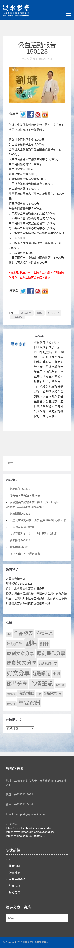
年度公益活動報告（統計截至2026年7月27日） (39, 520)
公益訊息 (26, 313)
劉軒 (44, 643)
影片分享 (17, 684)
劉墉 (40, 313)
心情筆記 (41, 684)
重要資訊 (17, 316)
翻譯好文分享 (53, 693)
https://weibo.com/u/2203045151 (26, 835)
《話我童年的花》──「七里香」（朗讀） (34, 533)
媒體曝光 (41, 673)
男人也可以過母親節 (22, 527)
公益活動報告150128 (37, 48)
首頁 (11, 859)
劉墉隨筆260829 (20, 488)
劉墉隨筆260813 (20, 547)
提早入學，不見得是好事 (25, 553)
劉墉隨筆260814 (20, 540)
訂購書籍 (14, 885)
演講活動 (26, 693)
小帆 (56, 674)
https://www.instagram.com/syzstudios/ (30, 831)
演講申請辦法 (17, 879)
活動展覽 (11, 694)
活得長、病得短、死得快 (25, 495)
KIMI (9, 634)
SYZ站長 (39, 336)
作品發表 (23, 633)
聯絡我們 (14, 892)
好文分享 (53, 313)
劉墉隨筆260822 (20, 513)
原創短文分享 (22, 663)
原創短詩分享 (48, 663)
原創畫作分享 (51, 653)
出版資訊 (15, 644)
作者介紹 (14, 865)
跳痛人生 (11, 704)
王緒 (39, 694)
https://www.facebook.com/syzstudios (29, 828)
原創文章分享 (20, 653)
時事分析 (60, 685)
